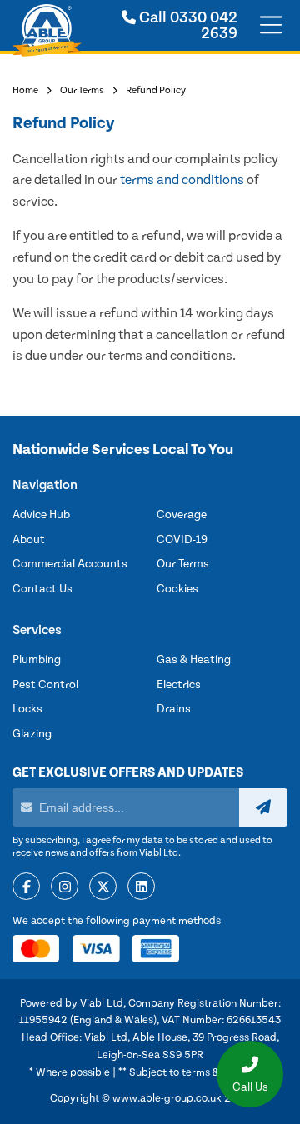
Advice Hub (41, 515)
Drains (174, 709)
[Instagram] (64, 887)
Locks (27, 709)
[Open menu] (271, 25)
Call (187, 26)
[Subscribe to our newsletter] (263, 807)
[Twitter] (103, 887)
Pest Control (45, 685)
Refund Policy (156, 90)
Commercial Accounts (70, 564)
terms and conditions (182, 179)
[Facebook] (26, 887)
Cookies (177, 589)
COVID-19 (182, 540)
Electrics (179, 685)
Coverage (182, 515)
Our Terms (82, 90)
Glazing (32, 734)
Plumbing (36, 660)
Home (25, 90)
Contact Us (42, 589)
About (28, 540)
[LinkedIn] (141, 887)
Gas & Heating (194, 660)
